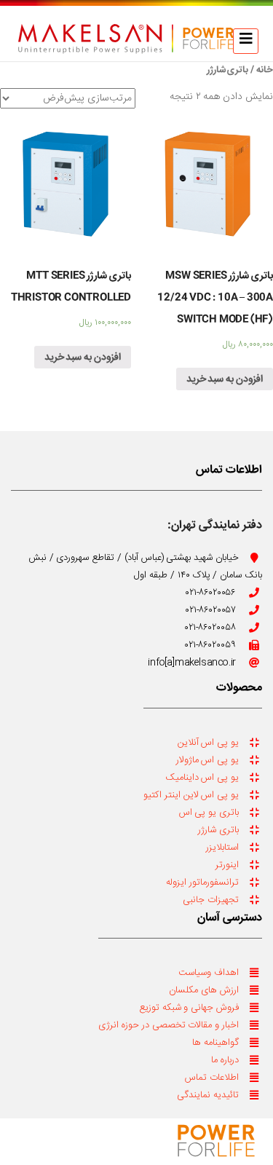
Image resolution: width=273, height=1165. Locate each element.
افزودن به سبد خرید (224, 379)
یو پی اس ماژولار (207, 760)
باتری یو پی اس (209, 813)
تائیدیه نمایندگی (208, 1095)
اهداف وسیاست (208, 973)
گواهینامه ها (215, 1043)
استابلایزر (222, 848)
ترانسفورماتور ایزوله (202, 882)
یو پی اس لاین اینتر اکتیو (191, 795)
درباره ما (225, 1060)
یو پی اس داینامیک (202, 778)
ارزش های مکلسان (204, 990)
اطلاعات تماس (212, 1078)
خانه (264, 70)
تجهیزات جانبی (211, 900)
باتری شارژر (218, 830)
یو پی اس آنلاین (208, 743)
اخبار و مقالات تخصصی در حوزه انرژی (168, 1025)
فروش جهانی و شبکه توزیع (189, 1008)
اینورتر (227, 865)
